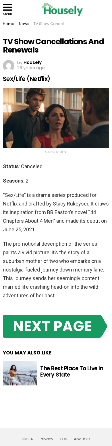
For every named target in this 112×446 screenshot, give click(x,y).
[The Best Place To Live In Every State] (20, 373)
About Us (82, 439)
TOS (63, 439)
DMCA (27, 439)
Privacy (46, 439)
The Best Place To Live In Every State (71, 371)
